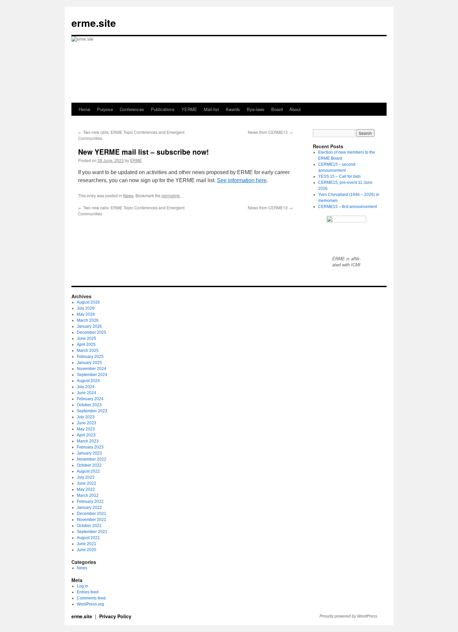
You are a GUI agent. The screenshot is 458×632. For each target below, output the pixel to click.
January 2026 (89, 326)
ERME (136, 160)
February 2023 (90, 447)
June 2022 (86, 483)
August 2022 (88, 471)
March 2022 (88, 495)
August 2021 (88, 537)
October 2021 (89, 525)
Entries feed (88, 592)
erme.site (93, 22)
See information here (242, 180)
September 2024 (92, 374)
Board (277, 109)
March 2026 (88, 320)
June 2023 (86, 423)
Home (84, 109)
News (128, 195)
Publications (163, 109)
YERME (189, 109)
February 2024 (90, 399)
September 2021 (92, 531)
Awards (233, 109)
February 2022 (90, 501)
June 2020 (86, 549)
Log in (82, 586)
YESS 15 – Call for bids (339, 176)
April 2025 (86, 344)
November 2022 (91, 459)
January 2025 (89, 362)
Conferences (132, 109)
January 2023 (89, 453)
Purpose (105, 109)
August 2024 (88, 380)
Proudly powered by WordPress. (349, 616)
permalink (171, 195)
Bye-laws (256, 109)
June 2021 (86, 543)
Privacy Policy (115, 616)
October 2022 (89, 465)
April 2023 (86, 435)
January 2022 (89, 507)
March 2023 (88, 441)
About (295, 109)
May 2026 (86, 314)
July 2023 (86, 417)
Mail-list (211, 109)
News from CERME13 (270, 132)
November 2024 (91, 368)
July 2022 (86, 477)
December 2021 (91, 513)
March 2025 (88, 350)
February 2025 (90, 356)
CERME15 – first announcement (347, 206)
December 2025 (91, 332)
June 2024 (86, 392)
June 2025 (86, 338)
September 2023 (92, 411)
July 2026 (86, 308)
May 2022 (86, 489)
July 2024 (86, 386)
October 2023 (89, 405)
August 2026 (88, 302)
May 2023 (86, 429)
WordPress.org (90, 604)
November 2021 (91, 519)
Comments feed (91, 598)
